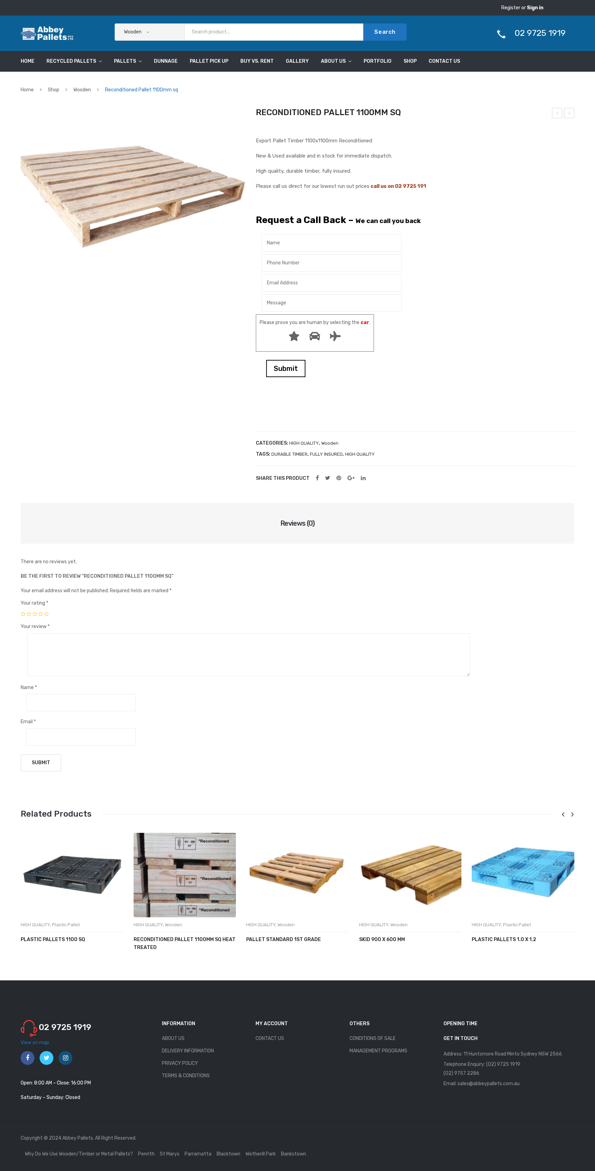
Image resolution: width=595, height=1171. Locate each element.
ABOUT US (173, 1038)
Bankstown (293, 1154)
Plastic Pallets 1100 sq (53, 939)
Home (27, 90)
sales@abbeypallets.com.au (489, 1084)
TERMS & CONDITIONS (186, 1076)
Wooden (82, 90)
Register (511, 8)
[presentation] (563, 815)
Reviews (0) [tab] (297, 523)
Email (28, 722)
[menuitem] (27, 61)
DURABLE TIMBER (289, 454)
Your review (35, 626)
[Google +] (351, 478)
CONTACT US (269, 1038)
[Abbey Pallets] (47, 33)
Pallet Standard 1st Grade (283, 939)
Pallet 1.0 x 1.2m (569, 114)
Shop (53, 90)
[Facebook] (317, 478)
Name (29, 687)
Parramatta (198, 1154)
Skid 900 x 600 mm (382, 939)
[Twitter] (327, 478)
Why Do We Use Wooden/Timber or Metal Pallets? (79, 1154)
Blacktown (228, 1154)
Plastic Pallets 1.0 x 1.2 (504, 939)
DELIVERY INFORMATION (188, 1051)
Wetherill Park (261, 1154)
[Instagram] (65, 1058)
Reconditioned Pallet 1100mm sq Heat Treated (557, 114)
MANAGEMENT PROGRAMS (378, 1051)
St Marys (169, 1154)
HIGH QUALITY (304, 443)
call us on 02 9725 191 (398, 186)
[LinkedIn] (363, 478)
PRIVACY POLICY (180, 1063)
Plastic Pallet (66, 924)
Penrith (146, 1154)
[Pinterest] (338, 478)
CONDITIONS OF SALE (372, 1038)
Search (385, 32)
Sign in (535, 8)
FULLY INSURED (326, 454)
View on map (35, 1043)
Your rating (34, 603)
